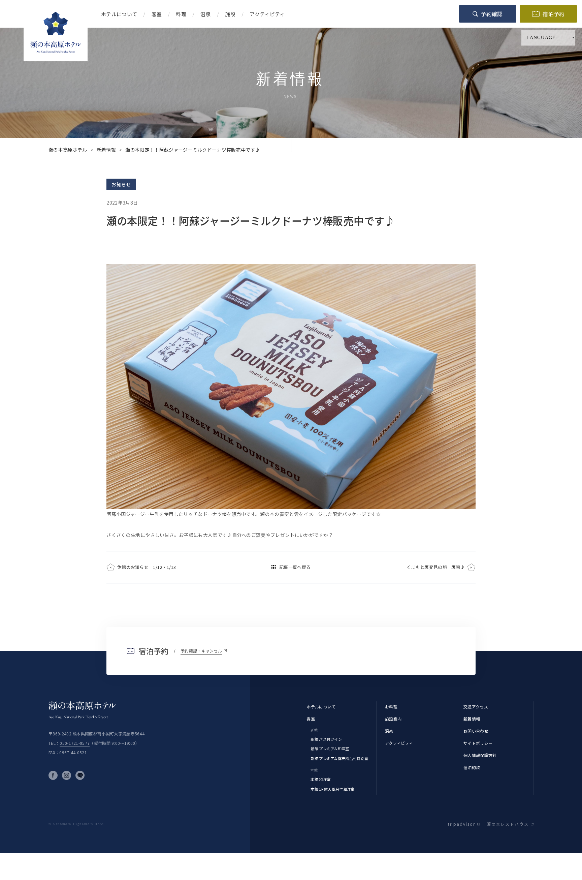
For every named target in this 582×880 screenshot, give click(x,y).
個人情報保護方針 (480, 755)
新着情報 (471, 719)
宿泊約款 (471, 767)
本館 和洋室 (320, 779)
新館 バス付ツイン (326, 739)
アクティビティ (399, 743)
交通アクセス (475, 706)
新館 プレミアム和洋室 (330, 748)
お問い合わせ (475, 731)
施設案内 (393, 719)
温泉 (389, 731)
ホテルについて (320, 706)
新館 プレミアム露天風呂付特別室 (339, 758)
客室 (310, 719)
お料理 (391, 706)
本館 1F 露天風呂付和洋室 (332, 789)
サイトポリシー (477, 743)
